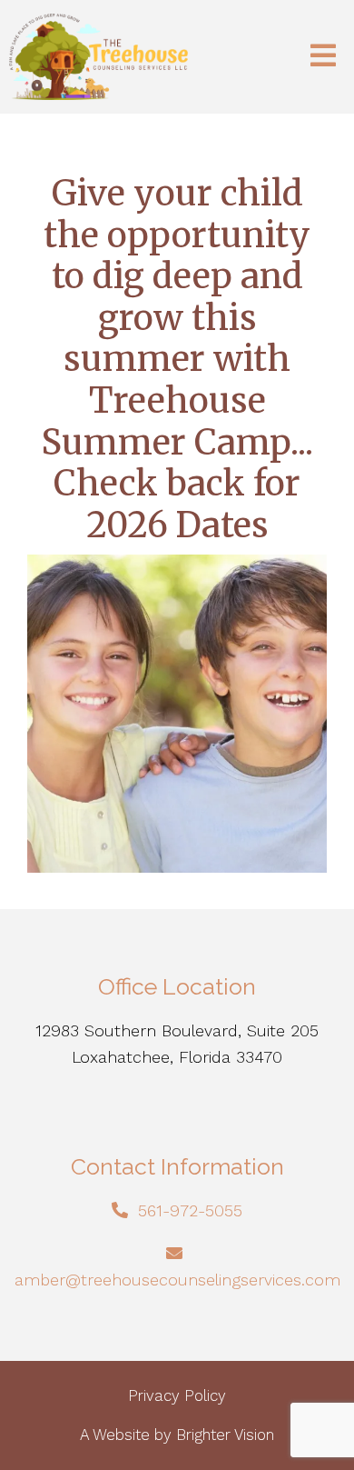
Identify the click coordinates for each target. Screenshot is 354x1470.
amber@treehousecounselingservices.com (177, 1279)
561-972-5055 (190, 1210)
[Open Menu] (323, 57)
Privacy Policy (177, 1395)
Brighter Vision (225, 1434)
